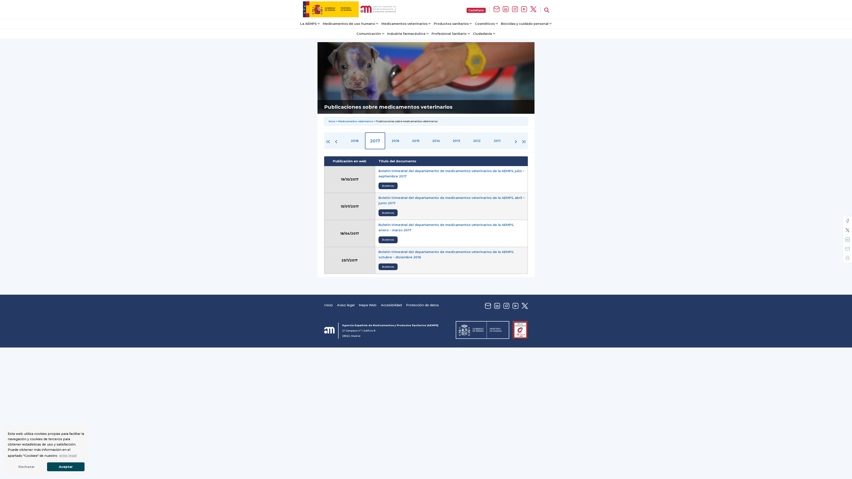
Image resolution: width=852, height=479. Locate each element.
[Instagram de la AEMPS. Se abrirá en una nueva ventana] (515, 9)
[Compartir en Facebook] (847, 220)
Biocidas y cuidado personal (524, 24)
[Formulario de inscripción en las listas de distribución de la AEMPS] (496, 9)
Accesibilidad (391, 305)
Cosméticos (485, 24)
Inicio (332, 121)
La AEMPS (308, 24)
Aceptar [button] (66, 467)
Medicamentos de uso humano (349, 24)
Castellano (476, 10)
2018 (355, 141)
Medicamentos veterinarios (404, 24)
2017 (375, 140)
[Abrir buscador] (546, 10)
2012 (477, 141)
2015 (415, 141)
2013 (456, 141)
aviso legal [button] (68, 455)
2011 (497, 141)
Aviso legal (346, 305)
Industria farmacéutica (406, 34)
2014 (436, 141)
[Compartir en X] (847, 230)
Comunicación (369, 34)
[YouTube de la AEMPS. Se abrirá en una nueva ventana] (524, 9)
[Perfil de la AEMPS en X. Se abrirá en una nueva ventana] (533, 9)
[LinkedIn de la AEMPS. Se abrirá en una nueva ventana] (505, 9)
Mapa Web (368, 305)
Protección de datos (422, 305)
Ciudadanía (482, 34)
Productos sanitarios (451, 24)
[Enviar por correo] (847, 248)
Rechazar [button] (26, 467)
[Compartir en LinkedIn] (847, 239)
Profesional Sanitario (449, 34)
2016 (395, 141)
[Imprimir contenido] (847, 258)
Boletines (388, 185)
